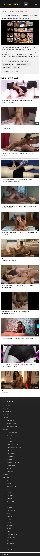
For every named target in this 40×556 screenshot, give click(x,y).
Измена (9, 540)
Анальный (10, 471)
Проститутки (11, 420)
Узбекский (6, 408)
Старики (9, 441)
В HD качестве (8, 64)
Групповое (10, 516)
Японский (6, 477)
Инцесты (9, 435)
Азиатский (24, 61)
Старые (9, 546)
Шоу (8, 489)
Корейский (6, 405)
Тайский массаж (11, 61)
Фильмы (9, 459)
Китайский (6, 414)
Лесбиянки (10, 543)
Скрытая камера (12, 534)
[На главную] (12, 4)
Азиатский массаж (23, 64)
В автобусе (10, 483)
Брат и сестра (11, 537)
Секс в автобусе (12, 453)
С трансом (10, 456)
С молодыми (11, 465)
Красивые (6, 67)
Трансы (9, 528)
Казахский (6, 474)
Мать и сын (10, 495)
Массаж (9, 522)
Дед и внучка (11, 501)
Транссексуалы (11, 423)
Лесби (9, 468)
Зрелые (9, 519)
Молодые (10, 498)
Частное (17, 67)
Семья (9, 492)
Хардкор (9, 549)
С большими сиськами (14, 447)
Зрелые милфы (12, 432)
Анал (8, 531)
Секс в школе (11, 510)
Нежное (9, 513)
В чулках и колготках (13, 462)
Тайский (5, 417)
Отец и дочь (10, 525)
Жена (8, 504)
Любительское (11, 486)
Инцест (9, 480)
